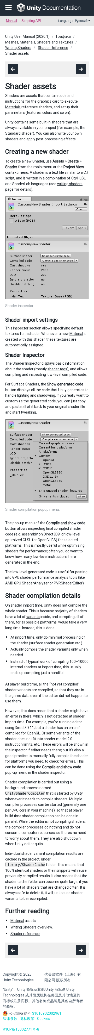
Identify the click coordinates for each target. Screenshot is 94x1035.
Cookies (43, 1019)
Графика (63, 36)
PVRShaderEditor (68, 583)
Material (76, 334)
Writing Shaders (18, 48)
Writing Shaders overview (31, 927)
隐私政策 (27, 1019)
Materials (13, 107)
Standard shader (19, 133)
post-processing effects (56, 139)
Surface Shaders (25, 384)
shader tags (57, 369)
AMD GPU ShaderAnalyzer (27, 583)
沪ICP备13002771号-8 (21, 1029)
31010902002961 (46, 1013)
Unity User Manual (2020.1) (27, 36)
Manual (11, 21)
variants (33, 617)
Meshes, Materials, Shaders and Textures (39, 42)
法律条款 (10, 1019)
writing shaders (70, 184)
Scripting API (31, 21)
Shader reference (25, 934)
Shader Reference (53, 48)
